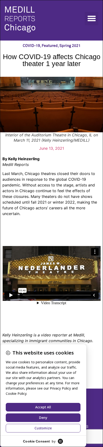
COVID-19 (31, 46)
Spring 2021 (69, 46)
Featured (50, 46)
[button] (91, 18)
